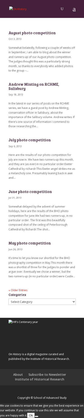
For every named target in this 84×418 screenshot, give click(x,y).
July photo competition (30, 139)
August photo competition (32, 32)
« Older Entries (18, 290)
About (18, 374)
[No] (36, 416)
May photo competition (30, 243)
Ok (31, 415)
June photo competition (30, 191)
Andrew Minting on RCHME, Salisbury (34, 86)
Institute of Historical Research (39, 379)
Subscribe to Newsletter (47, 374)
